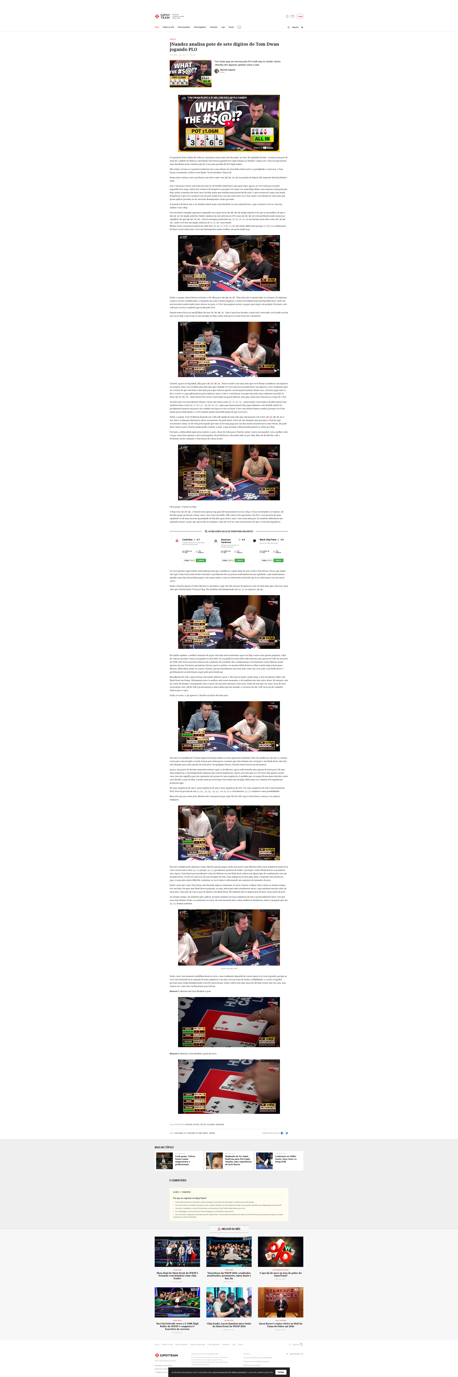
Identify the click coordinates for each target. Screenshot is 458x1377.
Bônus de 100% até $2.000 (269, 543)
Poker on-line (168, 27)
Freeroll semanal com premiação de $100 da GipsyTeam (193, 543)
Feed (157, 27)
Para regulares (200, 27)
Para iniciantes (184, 27)
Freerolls (213, 27)
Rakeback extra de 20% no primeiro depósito (230, 546)
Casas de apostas (197, 1344)
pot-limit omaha (202, 1133)
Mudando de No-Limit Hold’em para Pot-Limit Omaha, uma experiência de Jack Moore (238, 1160)
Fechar (281, 1372)
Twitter (203, 1125)
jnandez (212, 1133)
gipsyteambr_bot (296, 1354)
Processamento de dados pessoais (256, 1361)
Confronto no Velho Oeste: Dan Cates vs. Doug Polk (286, 1159)
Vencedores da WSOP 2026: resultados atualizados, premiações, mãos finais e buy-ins (229, 1276)
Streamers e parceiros (164, 1366)
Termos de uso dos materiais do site (205, 1354)
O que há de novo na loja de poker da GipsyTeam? (281, 1274)
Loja (223, 27)
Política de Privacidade (251, 1365)
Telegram (210, 1125)
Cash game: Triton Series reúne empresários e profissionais (185, 1160)
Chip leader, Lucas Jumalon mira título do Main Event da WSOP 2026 (229, 1325)
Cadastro (201, 560)
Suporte (295, 1344)
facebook (188, 1125)
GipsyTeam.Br (170, 1361)
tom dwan (191, 1133)
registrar (186, 1192)
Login (300, 16)
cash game (178, 1133)
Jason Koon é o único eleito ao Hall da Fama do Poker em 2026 (280, 1325)
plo (185, 1133)
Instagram (220, 1125)
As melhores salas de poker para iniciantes (230, 531)
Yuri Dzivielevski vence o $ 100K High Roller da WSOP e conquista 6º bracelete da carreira (177, 1326)
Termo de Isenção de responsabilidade (257, 1358)
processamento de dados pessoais (229, 1372)
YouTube (196, 1125)
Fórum (231, 27)
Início (157, 1344)
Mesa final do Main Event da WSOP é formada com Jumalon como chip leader (177, 1276)
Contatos (246, 1354)
